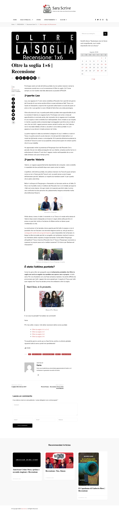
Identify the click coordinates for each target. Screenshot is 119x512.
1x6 (30, 354)
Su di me (62, 20)
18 (86, 68)
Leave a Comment (16, 91)
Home (15, 20)
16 (105, 64)
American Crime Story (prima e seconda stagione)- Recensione (26, 470)
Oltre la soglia (36, 354)
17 (82, 68)
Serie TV (58, 354)
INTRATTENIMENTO (49, 20)
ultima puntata (66, 354)
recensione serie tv (48, 354)
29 (102, 71)
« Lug (93, 79)
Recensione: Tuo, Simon (55, 470)
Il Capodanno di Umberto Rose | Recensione (91, 489)
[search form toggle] (107, 19)
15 (102, 64)
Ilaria (13, 87)
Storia (39, 20)
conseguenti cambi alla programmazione (37, 233)
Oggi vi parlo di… (25, 20)
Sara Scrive (61, 8)
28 (98, 71)
